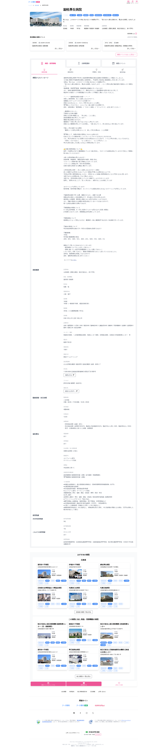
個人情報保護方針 (82, 691)
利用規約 (71, 691)
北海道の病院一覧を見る (83, 612)
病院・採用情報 (50, 63)
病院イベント (121, 63)
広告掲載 (92, 691)
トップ (30, 5)
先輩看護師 (86, 63)
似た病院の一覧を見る (83, 676)
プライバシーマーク (126, 720)
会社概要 (63, 691)
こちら (74, 260)
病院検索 (37, 5)
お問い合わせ (102, 691)
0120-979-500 (94, 732)
